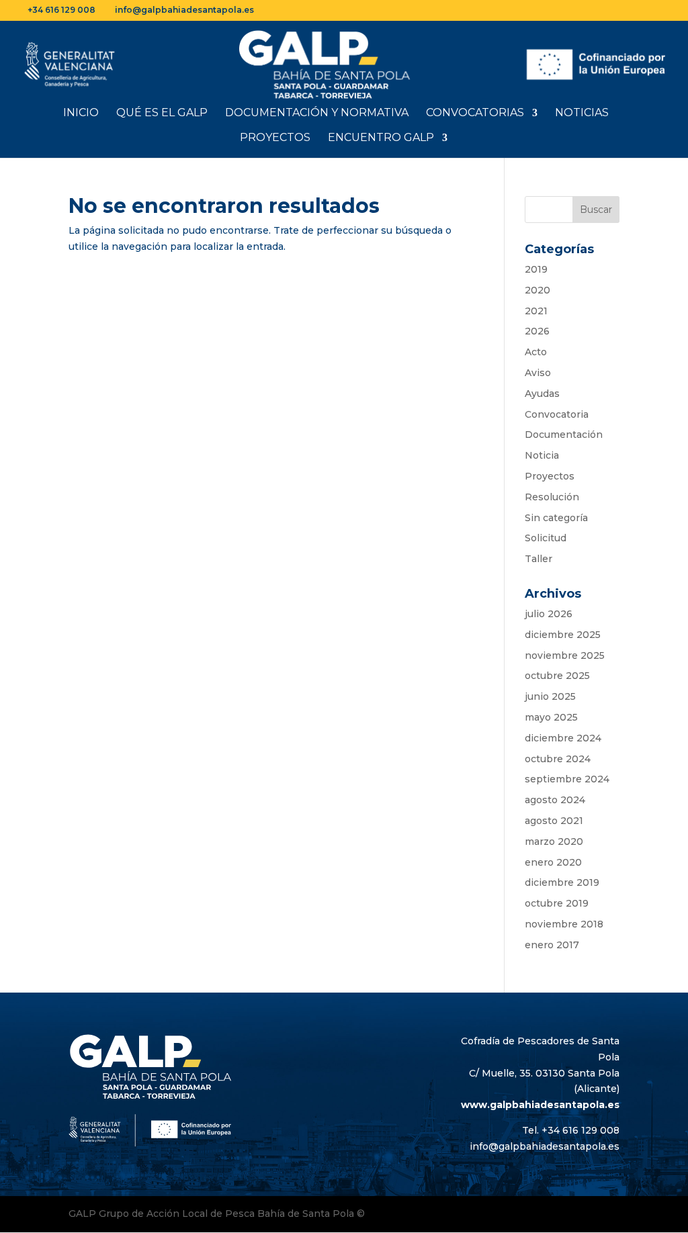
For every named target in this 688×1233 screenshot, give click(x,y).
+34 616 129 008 (61, 10)
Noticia (542, 455)
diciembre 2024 (563, 738)
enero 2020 (553, 862)
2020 (537, 290)
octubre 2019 (557, 903)
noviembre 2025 (565, 655)
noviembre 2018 (564, 924)
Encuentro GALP (381, 138)
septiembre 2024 (567, 779)
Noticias (582, 113)
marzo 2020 (554, 841)
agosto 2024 (555, 800)
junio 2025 (550, 696)
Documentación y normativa (316, 113)
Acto (536, 352)
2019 (536, 269)
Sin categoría (556, 518)
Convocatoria (557, 414)
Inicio (81, 113)
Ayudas (542, 393)
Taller (538, 559)
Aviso (538, 373)
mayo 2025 (551, 717)
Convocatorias (475, 113)
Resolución (552, 497)
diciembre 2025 (563, 635)
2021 (536, 311)
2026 (537, 331)
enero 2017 (552, 945)
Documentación (564, 434)
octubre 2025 (557, 676)
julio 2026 (548, 614)
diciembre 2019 (562, 882)
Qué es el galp (162, 113)
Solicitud (545, 538)
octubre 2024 (558, 759)
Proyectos (275, 138)
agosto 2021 (554, 821)
